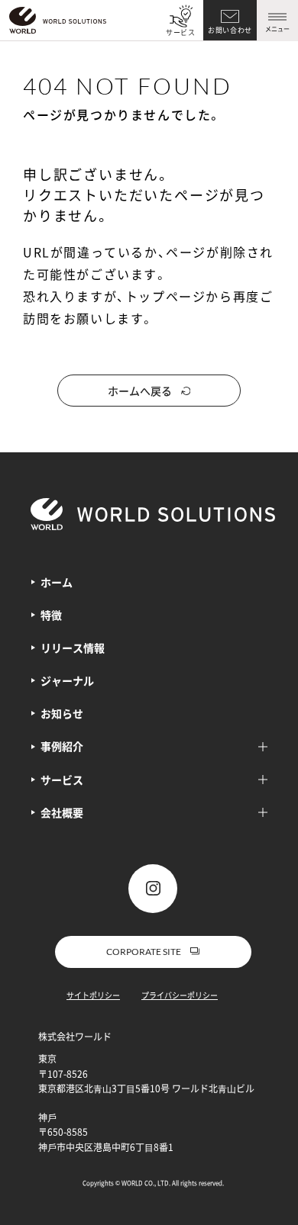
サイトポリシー (93, 995)
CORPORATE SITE (143, 951)
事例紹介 (61, 746)
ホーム (56, 582)
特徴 (51, 615)
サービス (181, 32)
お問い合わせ (230, 30)
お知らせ (61, 713)
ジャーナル (67, 680)
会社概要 (61, 812)
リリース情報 (72, 647)
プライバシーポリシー (179, 995)
